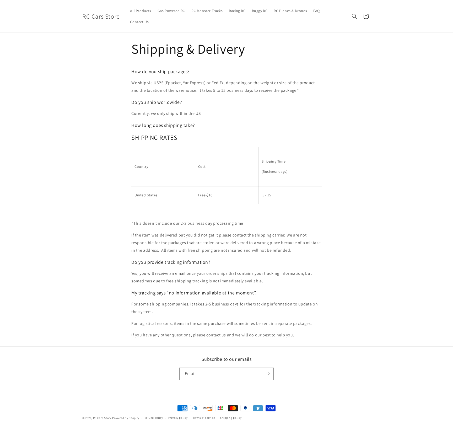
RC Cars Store (102, 418)
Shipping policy (231, 418)
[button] (354, 16)
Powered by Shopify (125, 418)
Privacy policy (178, 418)
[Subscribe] (267, 374)
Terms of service (204, 418)
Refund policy (153, 418)
